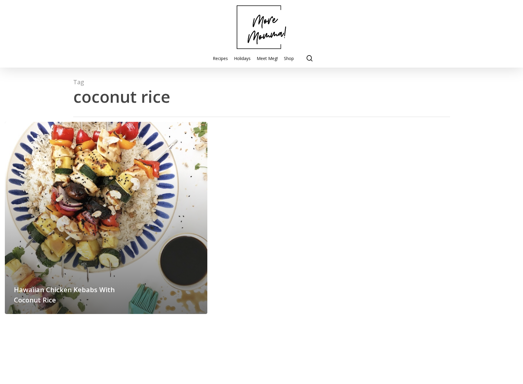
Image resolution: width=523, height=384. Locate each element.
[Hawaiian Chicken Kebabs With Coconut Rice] (106, 218)
